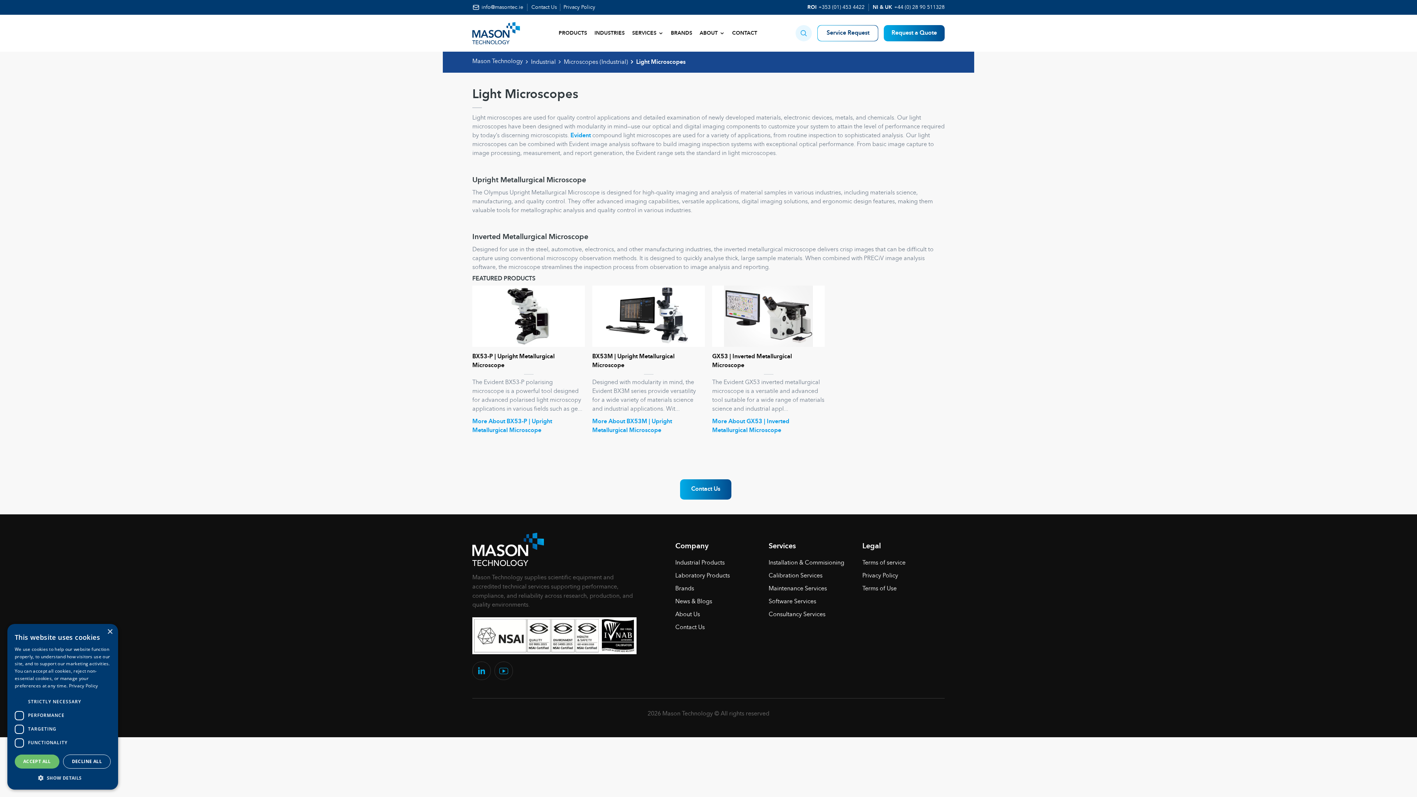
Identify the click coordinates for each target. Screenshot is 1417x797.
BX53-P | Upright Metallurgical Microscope (513, 361)
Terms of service (884, 563)
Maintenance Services (798, 589)
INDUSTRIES (609, 33)
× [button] (110, 632)
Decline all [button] (87, 761)
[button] (804, 33)
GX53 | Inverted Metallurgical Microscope (752, 361)
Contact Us (544, 7)
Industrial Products (700, 563)
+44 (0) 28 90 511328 (919, 7)
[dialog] (62, 707)
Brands (681, 33)
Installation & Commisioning (806, 563)
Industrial (543, 62)
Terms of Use (879, 589)
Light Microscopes (661, 62)
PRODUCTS (573, 33)
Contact (744, 33)
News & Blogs (693, 602)
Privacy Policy (579, 7)
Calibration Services (796, 576)
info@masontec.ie (502, 7)
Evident (580, 136)
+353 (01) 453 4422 (841, 7)
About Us (687, 615)
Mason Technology (497, 62)
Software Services (792, 602)
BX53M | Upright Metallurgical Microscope (633, 361)
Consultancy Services (797, 615)
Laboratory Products (702, 576)
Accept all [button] (37, 761)
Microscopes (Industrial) (596, 62)
